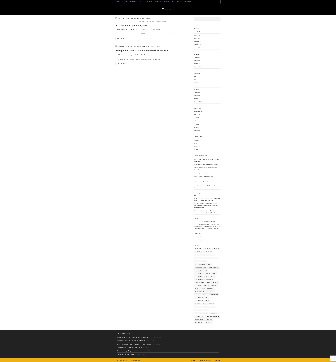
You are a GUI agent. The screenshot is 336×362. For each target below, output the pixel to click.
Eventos (215, 282)
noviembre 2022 (198, 41)
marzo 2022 (197, 57)
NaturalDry (211, 307)
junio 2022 (196, 51)
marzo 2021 (197, 92)
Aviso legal (194, 360)
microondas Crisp (200, 307)
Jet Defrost (211, 291)
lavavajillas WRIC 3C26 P (202, 301)
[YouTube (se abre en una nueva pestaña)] (215, 1)
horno (197, 288)
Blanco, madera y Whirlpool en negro (203, 176)
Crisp (209, 264)
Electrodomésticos (201, 270)
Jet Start (197, 294)
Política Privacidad (204, 360)
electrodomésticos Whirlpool (204, 279)
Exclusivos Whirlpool (210, 285)
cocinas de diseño (211, 258)
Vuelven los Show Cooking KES (125, 354)
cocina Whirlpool (200, 264)
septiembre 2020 (198, 111)
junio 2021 (196, 82)
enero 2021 (197, 98)
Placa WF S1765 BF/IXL (201, 313)
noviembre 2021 (198, 70)
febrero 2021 (197, 95)
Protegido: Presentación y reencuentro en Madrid (141, 50)
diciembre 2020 (198, 102)
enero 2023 (197, 38)
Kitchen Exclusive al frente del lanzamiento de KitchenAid (134, 344)
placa (206, 310)
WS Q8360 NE (208, 322)
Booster (197, 252)
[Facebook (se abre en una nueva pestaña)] (207, 1)
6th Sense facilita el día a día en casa (204, 200)
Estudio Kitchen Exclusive (202, 282)
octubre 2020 (197, 108)
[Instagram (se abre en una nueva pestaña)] (210, 1)
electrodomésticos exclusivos (204, 276)
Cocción (196, 143)
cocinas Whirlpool (200, 261)
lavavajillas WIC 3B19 (201, 298)
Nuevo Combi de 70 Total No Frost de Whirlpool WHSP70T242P (135, 337)
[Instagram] (201, 238)
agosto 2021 (197, 76)
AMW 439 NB (215, 249)
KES (204, 294)
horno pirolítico (200, 291)
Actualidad (144, 55)
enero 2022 (197, 63)
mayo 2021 (196, 86)
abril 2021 (196, 89)
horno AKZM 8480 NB (208, 288)
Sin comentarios (155, 29)
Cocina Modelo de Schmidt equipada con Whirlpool (207, 198)
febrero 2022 (197, 60)
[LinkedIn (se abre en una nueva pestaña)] (212, 1)
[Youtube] (207, 238)
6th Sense (198, 249)
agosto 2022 (197, 48)
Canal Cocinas (210, 255)
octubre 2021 (197, 73)
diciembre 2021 (198, 67)
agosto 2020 (197, 114)
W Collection (199, 319)
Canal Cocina (199, 255)
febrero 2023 (197, 35)
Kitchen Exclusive (122, 29)
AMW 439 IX (206, 249)
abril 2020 (196, 127)
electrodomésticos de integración (205, 273)
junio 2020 (196, 121)
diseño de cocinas (200, 267)
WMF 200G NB (198, 322)
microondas (210, 304)
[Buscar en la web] (218, 2)
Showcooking (199, 316)
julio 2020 (196, 118)
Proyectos (144, 29)
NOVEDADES (198, 310)
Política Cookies (215, 360)
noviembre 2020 (198, 105)
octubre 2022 (197, 44)
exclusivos (198, 285)
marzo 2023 (197, 32)
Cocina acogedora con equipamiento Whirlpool (206, 173)
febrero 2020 (197, 130)
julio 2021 (196, 79)
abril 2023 (196, 28)
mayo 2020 (196, 124)
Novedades (197, 146)
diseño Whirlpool (214, 267)
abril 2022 (196, 54)
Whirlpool (209, 319)
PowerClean (213, 313)
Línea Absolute (199, 304)
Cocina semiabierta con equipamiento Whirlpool (206, 164)
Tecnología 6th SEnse (212, 316)
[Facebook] (196, 238)
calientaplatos (207, 252)
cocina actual (199, 258)
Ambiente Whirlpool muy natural (132, 25)
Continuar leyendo (123, 38)
